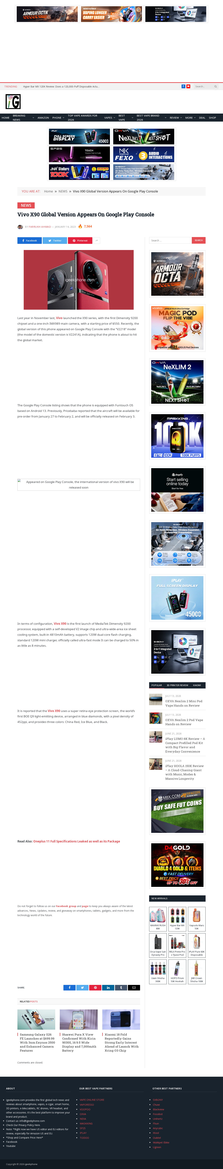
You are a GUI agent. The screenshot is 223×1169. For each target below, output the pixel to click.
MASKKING (86, 1123)
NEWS (26, 205)
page (85, 906)
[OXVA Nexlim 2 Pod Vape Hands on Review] (155, 718)
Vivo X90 (54, 711)
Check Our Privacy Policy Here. (23, 1125)
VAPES (108, 117)
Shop (212, 117)
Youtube (11, 1146)
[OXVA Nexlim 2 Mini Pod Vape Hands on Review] (155, 699)
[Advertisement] (111, 52)
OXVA (83, 1114)
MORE (189, 117)
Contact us (12, 1120)
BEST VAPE (122, 117)
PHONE (56, 117)
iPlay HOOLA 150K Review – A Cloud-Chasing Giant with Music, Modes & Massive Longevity (184, 772)
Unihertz (157, 1118)
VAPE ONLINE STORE (92, 1099)
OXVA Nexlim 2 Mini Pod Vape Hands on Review (183, 703)
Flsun (156, 1123)
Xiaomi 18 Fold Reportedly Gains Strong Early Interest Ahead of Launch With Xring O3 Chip (122, 1042)
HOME (5, 117)
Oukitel (157, 1137)
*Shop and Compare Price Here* (24, 1137)
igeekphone (31, 1164)
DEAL (202, 117)
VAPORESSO (87, 1104)
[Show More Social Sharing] (96, 240)
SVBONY (158, 1099)
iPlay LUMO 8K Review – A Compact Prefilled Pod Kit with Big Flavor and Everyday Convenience (185, 745)
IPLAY (83, 1133)
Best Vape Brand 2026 (148, 117)
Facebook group (66, 906)
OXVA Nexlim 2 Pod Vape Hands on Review (184, 722)
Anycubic (158, 1128)
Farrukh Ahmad (40, 226)
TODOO (84, 1137)
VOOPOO (85, 1109)
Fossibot (158, 1114)
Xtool (156, 1133)
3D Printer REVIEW (177, 685)
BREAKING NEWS (19, 117)
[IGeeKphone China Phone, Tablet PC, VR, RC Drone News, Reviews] (13, 101)
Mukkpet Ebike (161, 1142)
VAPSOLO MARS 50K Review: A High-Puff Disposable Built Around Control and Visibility (62, 86)
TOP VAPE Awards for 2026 (82, 117)
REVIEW (174, 117)
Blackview (158, 1109)
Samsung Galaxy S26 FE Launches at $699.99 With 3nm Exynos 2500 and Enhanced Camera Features (37, 1042)
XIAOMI (197, 685)
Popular (157, 685)
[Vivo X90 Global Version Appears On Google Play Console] (78, 279)
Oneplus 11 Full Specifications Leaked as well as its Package (76, 841)
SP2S (83, 1128)
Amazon (43, 117)
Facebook (11, 1141)
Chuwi (156, 1104)
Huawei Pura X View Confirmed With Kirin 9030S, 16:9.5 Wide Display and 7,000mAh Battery (79, 1042)
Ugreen (157, 1147)
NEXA (83, 1118)
